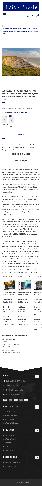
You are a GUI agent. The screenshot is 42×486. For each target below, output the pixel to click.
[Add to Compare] (11, 120)
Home (4, 26)
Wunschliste (9, 419)
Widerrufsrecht (10, 439)
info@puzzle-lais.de (13, 353)
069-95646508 (13, 350)
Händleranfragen (11, 466)
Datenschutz (9, 435)
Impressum (9, 450)
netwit (27, 483)
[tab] (21, 135)
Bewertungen (21, 160)
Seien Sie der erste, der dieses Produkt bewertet (17, 108)
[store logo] (21, 6)
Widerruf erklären (11, 423)
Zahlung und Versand (12, 462)
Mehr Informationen (21, 153)
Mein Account (10, 412)
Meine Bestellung (11, 406)
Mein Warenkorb (11, 416)
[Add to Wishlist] (4, 120)
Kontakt (8, 375)
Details (21, 134)
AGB (6, 446)
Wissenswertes (11, 457)
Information (9, 430)
